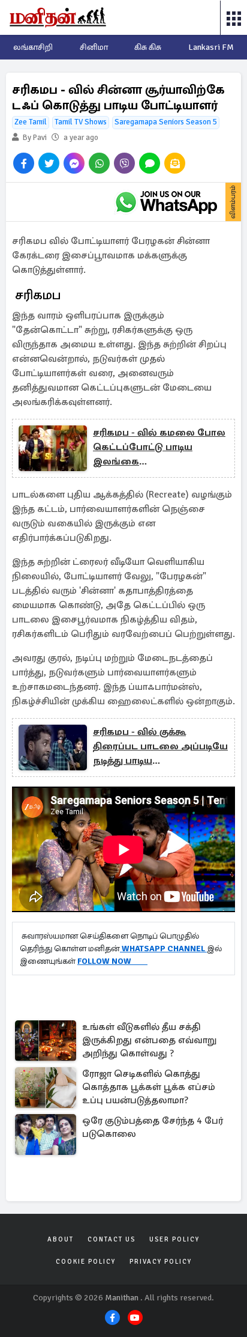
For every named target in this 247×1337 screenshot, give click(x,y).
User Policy (174, 1239)
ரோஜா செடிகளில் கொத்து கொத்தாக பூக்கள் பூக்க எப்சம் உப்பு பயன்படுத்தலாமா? (148, 1087)
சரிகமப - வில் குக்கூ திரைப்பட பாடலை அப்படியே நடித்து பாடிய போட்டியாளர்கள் (160, 747)
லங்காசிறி (33, 47)
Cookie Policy (86, 1261)
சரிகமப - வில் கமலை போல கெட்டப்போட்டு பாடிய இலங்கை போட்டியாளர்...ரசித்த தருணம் (159, 448)
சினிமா (94, 47)
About (60, 1239)
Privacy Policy (160, 1261)
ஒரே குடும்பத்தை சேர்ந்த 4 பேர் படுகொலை (152, 1127)
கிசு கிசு (147, 47)
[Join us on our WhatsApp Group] (166, 202)
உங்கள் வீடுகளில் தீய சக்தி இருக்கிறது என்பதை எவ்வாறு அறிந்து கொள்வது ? (149, 1040)
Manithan (121, 1298)
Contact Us (111, 1239)
